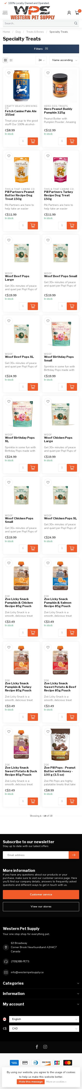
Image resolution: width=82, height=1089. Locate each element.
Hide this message (31, 1081)
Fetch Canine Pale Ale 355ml (21, 113)
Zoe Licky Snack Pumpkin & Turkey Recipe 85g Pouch (18, 687)
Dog (18, 32)
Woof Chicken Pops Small (19, 520)
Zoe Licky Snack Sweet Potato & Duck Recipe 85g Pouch (21, 771)
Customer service (41, 894)
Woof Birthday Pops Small (59, 358)
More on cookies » (56, 1081)
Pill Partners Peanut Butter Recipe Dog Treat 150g (19, 195)
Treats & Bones (35, 32)
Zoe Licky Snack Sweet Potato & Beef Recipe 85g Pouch (60, 687)
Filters (38, 49)
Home (6, 32)
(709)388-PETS (20, 961)
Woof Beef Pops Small (60, 276)
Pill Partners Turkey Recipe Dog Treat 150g (58, 195)
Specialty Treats (59, 32)
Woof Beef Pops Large (17, 277)
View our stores (41, 906)
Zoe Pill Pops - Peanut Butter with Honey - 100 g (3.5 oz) (60, 771)
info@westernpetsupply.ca (27, 972)
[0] (77, 12)
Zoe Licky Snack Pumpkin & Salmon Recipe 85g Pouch (57, 602)
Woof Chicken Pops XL (60, 518)
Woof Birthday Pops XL (20, 439)
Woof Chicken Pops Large (58, 439)
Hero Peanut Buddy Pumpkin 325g (58, 110)
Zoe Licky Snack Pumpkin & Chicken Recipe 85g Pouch (19, 602)
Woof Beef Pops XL (19, 357)
